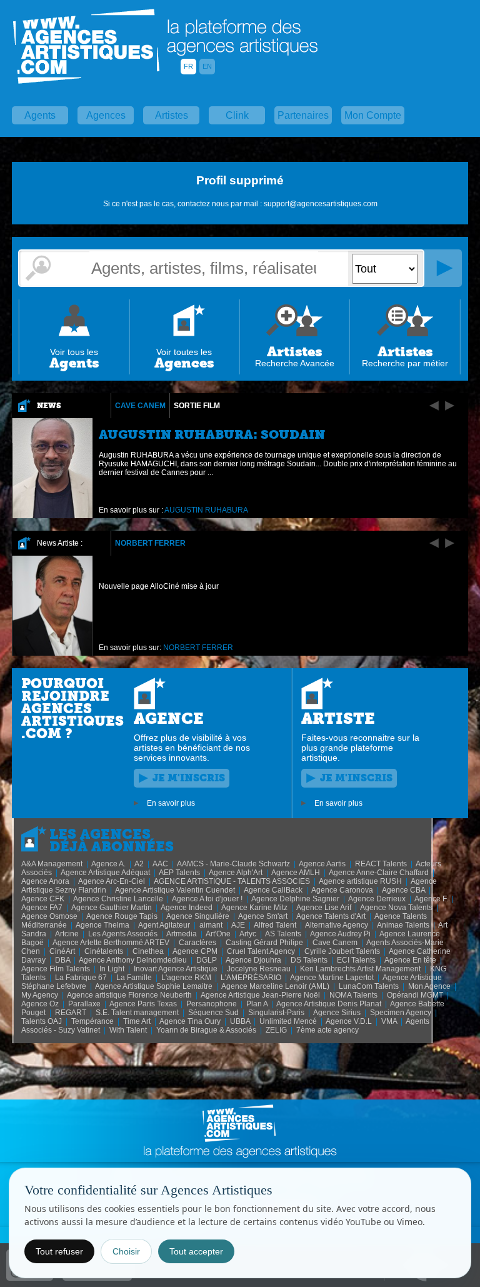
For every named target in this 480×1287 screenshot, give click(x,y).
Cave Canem (140, 405)
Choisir (126, 1251)
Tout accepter (196, 1251)
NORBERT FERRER (150, 543)
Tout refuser (59, 1251)
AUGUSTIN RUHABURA (206, 510)
